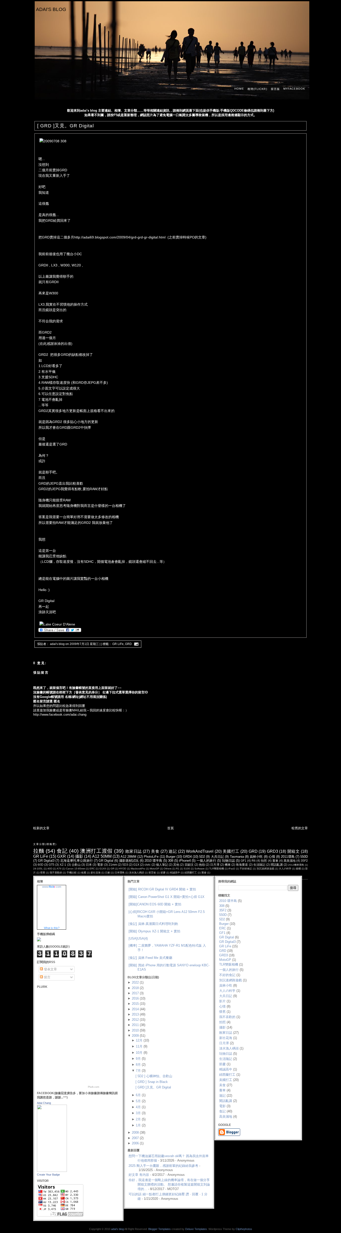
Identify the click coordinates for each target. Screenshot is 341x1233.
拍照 (264, 860)
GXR (61, 856)
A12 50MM (101, 856)
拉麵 (38, 851)
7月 (138, 1070)
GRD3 (272, 851)
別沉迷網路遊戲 (265, 868)
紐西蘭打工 (190, 872)
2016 (135, 998)
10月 (139, 1052)
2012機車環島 (296, 864)
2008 (135, 1132)
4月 (138, 1107)
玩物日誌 (228, 860)
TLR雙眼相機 (216, 868)
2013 (135, 1014)
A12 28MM (128, 856)
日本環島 (120, 872)
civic (148, 864)
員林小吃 (256, 856)
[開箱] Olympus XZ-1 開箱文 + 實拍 (154, 931)
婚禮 (298, 868)
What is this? (51, 927)
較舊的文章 (300, 828)
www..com (51, 886)
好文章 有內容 (139, 1175)
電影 (100, 864)
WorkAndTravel (199, 851)
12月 (139, 1040)
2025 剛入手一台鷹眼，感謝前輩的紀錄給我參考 (163, 1166)
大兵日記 (217, 856)
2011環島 (287, 856)
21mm (113, 864)
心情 (272, 856)
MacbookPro (138, 868)
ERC (92, 868)
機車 (228, 864)
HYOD (122, 868)
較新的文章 (41, 828)
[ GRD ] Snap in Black (152, 1082)
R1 (177, 868)
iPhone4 (185, 860)
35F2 (304, 860)
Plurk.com (93, 1086)
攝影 (79, 856)
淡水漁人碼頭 (136, 872)
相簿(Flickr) (257, 88)
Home (239, 88)
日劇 (107, 872)
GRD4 (187, 856)
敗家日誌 (133, 851)
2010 (135, 1030)
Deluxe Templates (196, 1229)
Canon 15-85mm (75, 868)
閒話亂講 (277, 864)
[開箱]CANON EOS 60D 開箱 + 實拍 (155, 904)
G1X (136, 864)
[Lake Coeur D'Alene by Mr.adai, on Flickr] (57, 624)
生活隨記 (259, 864)
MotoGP (154, 868)
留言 (46, 977)
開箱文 (293, 851)
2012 (135, 1020)
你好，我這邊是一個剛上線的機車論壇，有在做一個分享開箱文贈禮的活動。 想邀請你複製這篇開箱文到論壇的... (169, 1184)
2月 (138, 1119)
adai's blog (51, 9)
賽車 (275, 860)
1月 (138, 1125)
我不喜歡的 (56, 872)
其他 (176, 864)
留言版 (275, 88)
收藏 (83, 872)
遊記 (173, 851)
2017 (135, 993)
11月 (139, 1046)
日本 (89, 864)
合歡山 (76, 864)
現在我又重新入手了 (54, 176)
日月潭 (214, 864)
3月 (138, 1113)
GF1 (243, 860)
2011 (135, 1025)
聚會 (203, 872)
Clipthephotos (244, 1229)
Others (167, 868)
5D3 (125, 864)
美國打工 (231, 851)
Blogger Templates (159, 1229)
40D (49, 868)
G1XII (102, 868)
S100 (187, 868)
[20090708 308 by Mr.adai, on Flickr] (52, 141)
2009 (135, 1035)
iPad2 (231, 868)
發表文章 (50, 969)
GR (112, 868)
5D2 (202, 856)
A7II (59, 868)
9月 (138, 1058)
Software (199, 868)
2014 (135, 1009)
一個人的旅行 (206, 860)
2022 (135, 982)
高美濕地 (290, 860)
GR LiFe (118, 644)
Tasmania (237, 856)
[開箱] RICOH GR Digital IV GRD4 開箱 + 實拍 (162, 889)
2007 (135, 1138)
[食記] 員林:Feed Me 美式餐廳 (150, 958)
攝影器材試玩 (129, 860)
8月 (138, 1064)
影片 (222, 1001)
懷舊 (42, 872)
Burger (170, 856)
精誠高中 (175, 872)
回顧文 (189, 864)
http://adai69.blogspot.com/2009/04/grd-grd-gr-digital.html (120, 237)
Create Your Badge (48, 1174)
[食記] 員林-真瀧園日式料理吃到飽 (153, 924)
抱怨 (202, 864)
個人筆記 (162, 864)
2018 (135, 988)
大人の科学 (285, 868)
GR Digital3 (46, 860)
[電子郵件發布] (136, 644)
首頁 (170, 828)
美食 (155, 851)
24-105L (38, 868)
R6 (254, 860)
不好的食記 (246, 868)
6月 (138, 1095)
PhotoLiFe (151, 856)
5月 (138, 1101)
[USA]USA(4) (138, 938)
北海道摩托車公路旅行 (76, 860)
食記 (62, 851)
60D (40, 864)
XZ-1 (63, 864)
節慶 (163, 872)
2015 (135, 1004)
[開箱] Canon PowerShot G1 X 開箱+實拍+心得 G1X (166, 897)
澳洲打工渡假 (96, 851)
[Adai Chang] (52, 1171)
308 (170, 860)
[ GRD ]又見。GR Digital (65, 125)
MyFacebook (294, 88)
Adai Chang (44, 1102)
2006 (135, 1143)
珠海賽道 (242, 864)
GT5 (51, 864)
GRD (128, 644)
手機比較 (72, 872)
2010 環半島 (153, 860)
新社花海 (96, 872)
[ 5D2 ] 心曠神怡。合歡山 (154, 1076)
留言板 (152, 872)
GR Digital (106, 860)
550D (304, 856)
